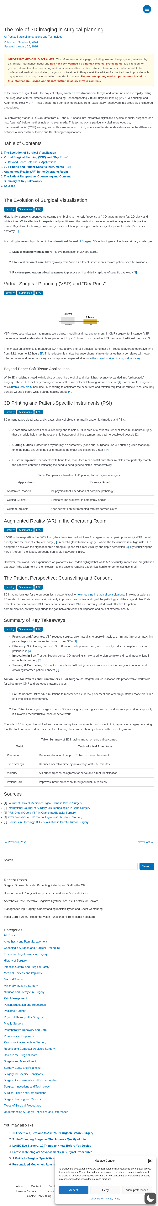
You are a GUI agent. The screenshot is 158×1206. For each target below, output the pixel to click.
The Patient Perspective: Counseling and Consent (37, 176)
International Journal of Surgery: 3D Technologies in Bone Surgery (49, 807)
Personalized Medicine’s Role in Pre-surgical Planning (48, 1164)
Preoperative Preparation (19, 1036)
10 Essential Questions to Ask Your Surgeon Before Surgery (52, 1133)
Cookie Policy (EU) (39, 1196)
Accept (73, 1190)
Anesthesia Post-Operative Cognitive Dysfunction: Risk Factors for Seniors (51, 901)
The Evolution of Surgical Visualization (30, 152)
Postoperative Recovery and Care (25, 1029)
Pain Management (15, 998)
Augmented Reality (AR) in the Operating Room (36, 171)
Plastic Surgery (13, 1023)
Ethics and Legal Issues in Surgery (26, 954)
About (19, 1186)
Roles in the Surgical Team (20, 1055)
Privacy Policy (112, 1198)
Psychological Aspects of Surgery (25, 1042)
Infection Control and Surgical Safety (27, 966)
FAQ (38, 209)
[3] (148, 338)
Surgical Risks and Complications (25, 1092)
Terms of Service (26, 1191)
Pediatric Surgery (15, 1010)
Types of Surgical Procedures (22, 1105)
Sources (9, 185)
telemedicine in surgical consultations (100, 594)
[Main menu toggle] (147, 9)
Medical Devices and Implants (23, 973)
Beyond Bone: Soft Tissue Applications (32, 162)
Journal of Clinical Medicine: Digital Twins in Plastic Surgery (45, 803)
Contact (36, 1186)
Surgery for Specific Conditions (23, 1074)
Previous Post (15, 842)
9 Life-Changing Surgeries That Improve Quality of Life (49, 1139)
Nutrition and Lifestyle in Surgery (24, 992)
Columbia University (19, 386)
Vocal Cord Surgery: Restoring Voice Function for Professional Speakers (49, 916)
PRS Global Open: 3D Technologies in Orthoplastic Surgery (45, 817)
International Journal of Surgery (72, 241)
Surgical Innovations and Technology (39, 36)
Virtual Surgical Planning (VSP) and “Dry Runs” (36, 157)
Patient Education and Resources (25, 1004)
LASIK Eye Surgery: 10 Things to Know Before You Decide (51, 1145)
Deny (105, 1190)
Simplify (10, 209)
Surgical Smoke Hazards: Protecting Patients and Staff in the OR (44, 885)
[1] (17, 231)
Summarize (25, 209)
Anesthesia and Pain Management (25, 941)
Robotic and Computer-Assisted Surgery (29, 1048)
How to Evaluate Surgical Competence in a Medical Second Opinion (46, 893)
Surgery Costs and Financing (22, 1067)
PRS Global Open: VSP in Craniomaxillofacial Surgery (42, 812)
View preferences (137, 1190)
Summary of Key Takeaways (23, 181)
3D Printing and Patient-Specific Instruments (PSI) (37, 166)
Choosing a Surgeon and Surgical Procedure (32, 947)
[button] (150, 1161)
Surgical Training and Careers (22, 1099)
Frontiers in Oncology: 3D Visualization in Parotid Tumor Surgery (48, 822)
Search (8, 859)
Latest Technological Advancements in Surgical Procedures (52, 1152)
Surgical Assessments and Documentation (30, 1080)
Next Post (146, 842)
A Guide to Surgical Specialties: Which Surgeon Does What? (53, 1158)
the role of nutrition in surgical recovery (116, 358)
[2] (135, 272)
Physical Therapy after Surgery (23, 1017)
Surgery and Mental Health (20, 1061)
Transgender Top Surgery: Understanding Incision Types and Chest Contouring (53, 908)
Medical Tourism (14, 979)
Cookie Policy (96, 1198)
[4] (119, 382)
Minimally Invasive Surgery (21, 985)
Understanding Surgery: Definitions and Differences (36, 1111)
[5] (55, 542)
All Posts (9, 36)
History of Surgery (15, 960)
